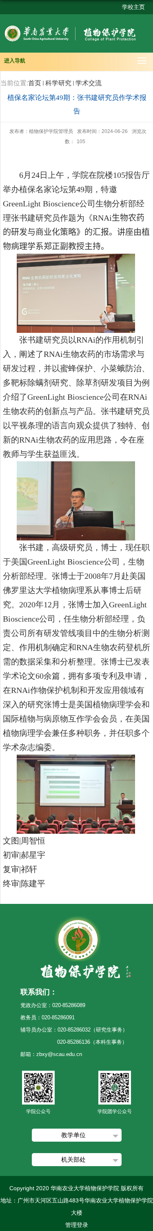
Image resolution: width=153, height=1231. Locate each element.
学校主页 (133, 7)
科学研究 (58, 83)
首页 (34, 83)
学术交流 (88, 83)
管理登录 (76, 1225)
